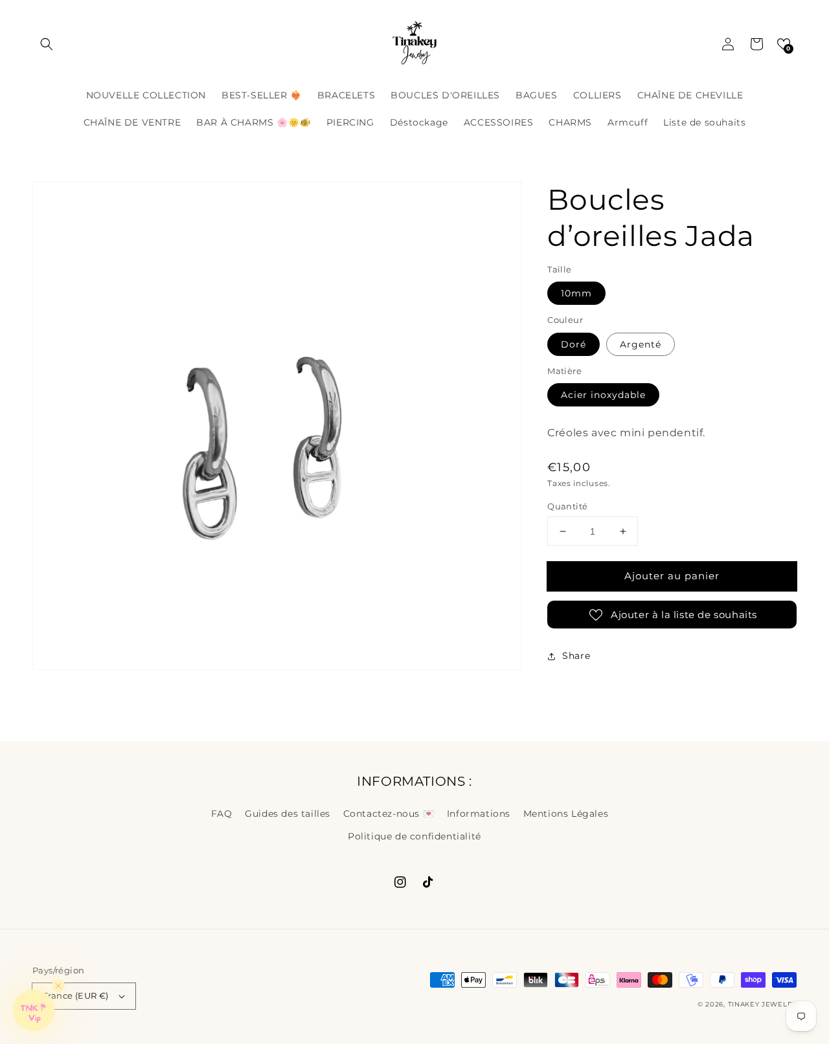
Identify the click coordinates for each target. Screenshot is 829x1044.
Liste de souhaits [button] (704, 122)
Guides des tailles (287, 813)
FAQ (222, 813)
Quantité (567, 506)
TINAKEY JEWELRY (762, 1004)
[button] (46, 44)
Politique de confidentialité (414, 836)
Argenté (640, 344)
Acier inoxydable (603, 395)
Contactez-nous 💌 (389, 813)
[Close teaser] (58, 985)
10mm (576, 293)
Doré (573, 344)
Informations (478, 813)
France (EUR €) (76, 995)
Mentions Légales (566, 813)
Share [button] (576, 655)
